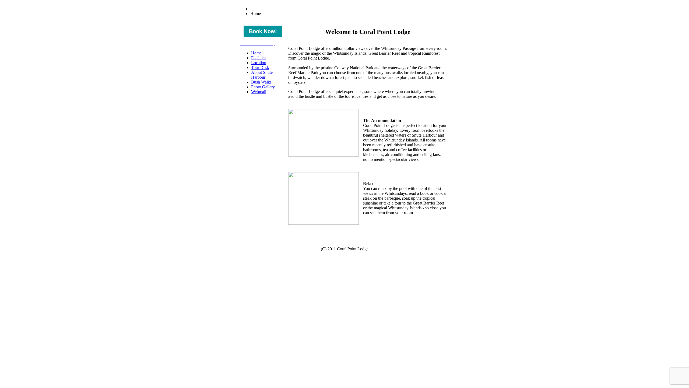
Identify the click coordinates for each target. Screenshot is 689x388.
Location (258, 62)
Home (256, 53)
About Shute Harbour (262, 74)
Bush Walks (261, 82)
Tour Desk (260, 67)
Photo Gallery (263, 87)
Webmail (258, 91)
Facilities (258, 58)
